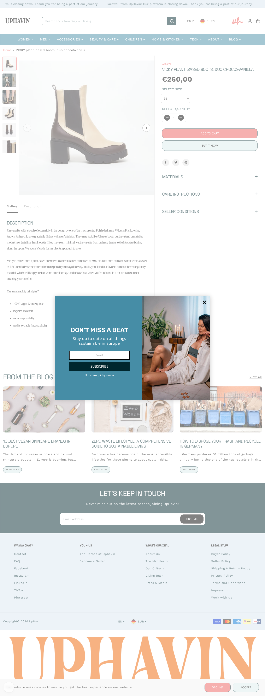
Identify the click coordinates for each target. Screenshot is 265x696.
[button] (99, 366)
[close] (204, 302)
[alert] (132, 348)
